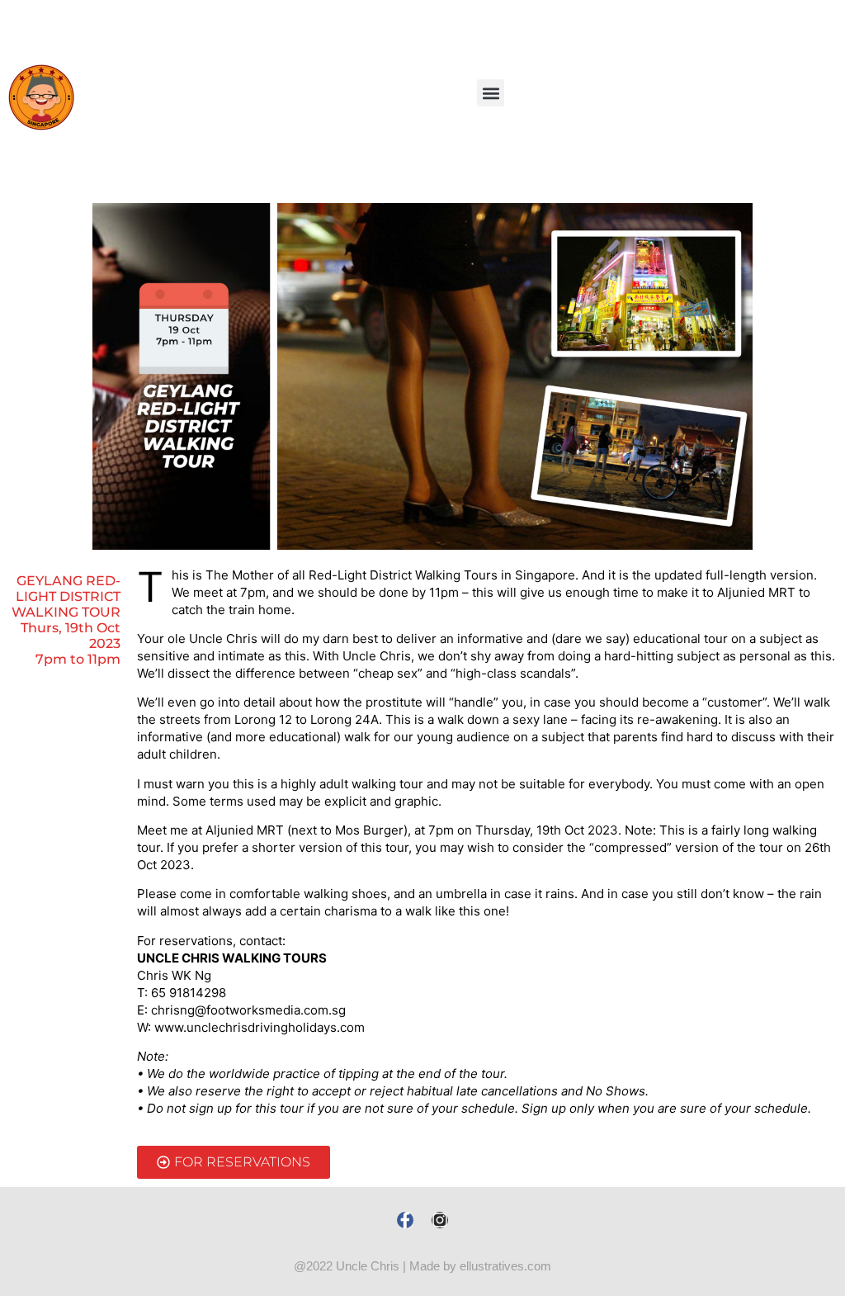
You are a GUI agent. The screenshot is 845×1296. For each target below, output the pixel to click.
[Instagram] (440, 1220)
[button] (490, 92)
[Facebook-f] (405, 1220)
